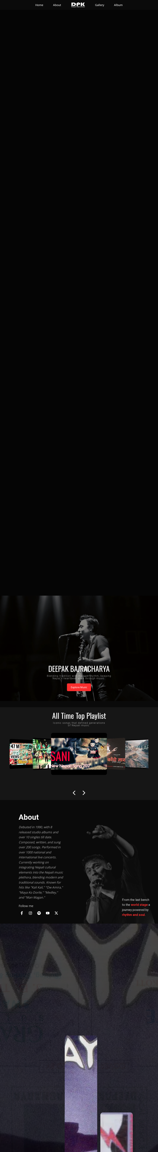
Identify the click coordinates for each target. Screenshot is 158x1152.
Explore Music (79, 687)
